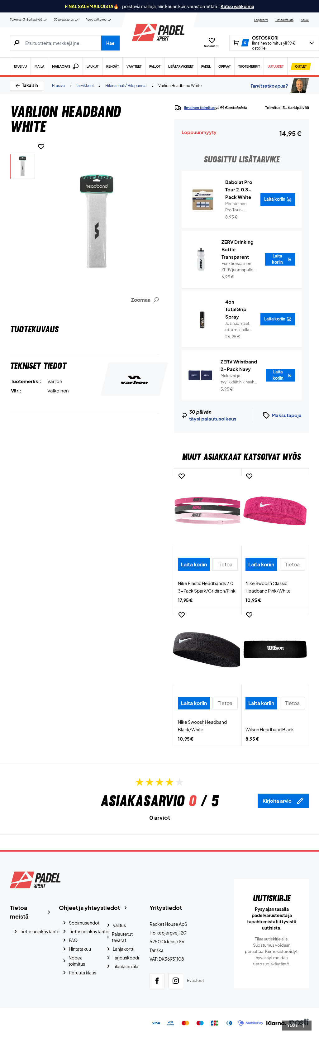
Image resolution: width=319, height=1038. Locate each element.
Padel (206, 66)
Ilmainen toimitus (199, 107)
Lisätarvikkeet (180, 66)
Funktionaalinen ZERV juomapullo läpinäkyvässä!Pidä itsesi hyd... (239, 267)
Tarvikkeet (85, 85)
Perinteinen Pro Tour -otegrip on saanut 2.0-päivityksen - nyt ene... (237, 207)
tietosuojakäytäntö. (272, 963)
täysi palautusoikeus (212, 418)
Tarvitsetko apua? (269, 86)
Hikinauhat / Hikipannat (126, 85)
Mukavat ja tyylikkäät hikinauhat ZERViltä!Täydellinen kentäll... (240, 379)
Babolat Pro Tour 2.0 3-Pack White (238, 189)
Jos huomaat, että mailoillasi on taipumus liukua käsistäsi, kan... (238, 327)
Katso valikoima (237, 6)
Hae (110, 43)
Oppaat (224, 66)
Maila (39, 66)
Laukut (92, 66)
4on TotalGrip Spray (235, 309)
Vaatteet (133, 66)
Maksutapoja (287, 415)
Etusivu (20, 66)
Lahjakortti (261, 20)
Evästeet (195, 980)
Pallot (154, 66)
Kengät (112, 66)
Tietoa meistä (284, 20)
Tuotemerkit (249, 66)
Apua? (305, 20)
